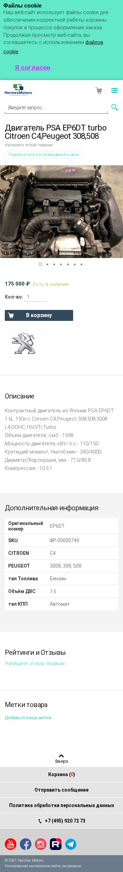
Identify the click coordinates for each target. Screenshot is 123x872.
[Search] (115, 107)
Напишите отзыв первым (29, 145)
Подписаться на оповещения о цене (44, 154)
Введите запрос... (26, 107)
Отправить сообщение (61, 790)
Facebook (25, 844)
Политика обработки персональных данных (61, 805)
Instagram (40, 844)
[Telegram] (71, 844)
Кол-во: (14, 297)
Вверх (61, 761)
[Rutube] (56, 844)
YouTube (10, 844)
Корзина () (61, 774)
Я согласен (32, 67)
